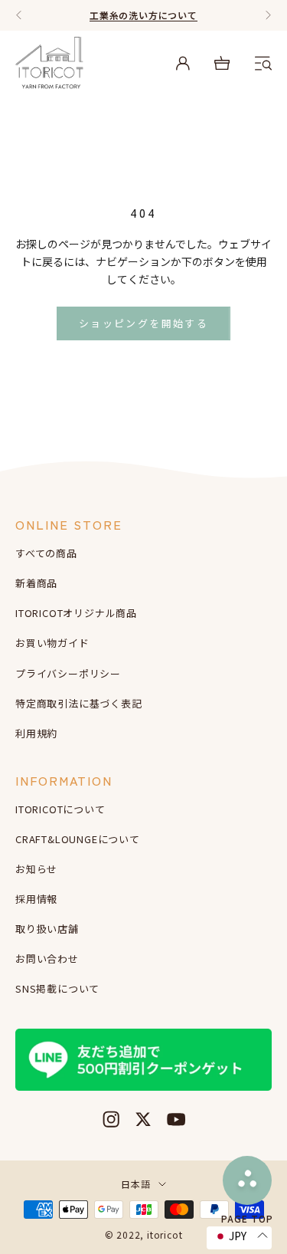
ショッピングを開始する (143, 323)
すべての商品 (46, 553)
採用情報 (36, 898)
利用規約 (36, 733)
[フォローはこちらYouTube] (176, 1119)
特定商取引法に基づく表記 (78, 703)
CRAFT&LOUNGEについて (77, 839)
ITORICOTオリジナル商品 (76, 613)
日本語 (135, 1183)
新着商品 (36, 583)
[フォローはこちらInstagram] (111, 1119)
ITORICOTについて (60, 809)
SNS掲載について (57, 988)
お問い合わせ (47, 958)
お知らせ (36, 869)
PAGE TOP (247, 1217)
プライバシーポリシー (68, 673)
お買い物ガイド (52, 642)
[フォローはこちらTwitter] (143, 1119)
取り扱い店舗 (47, 928)
